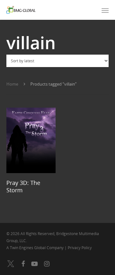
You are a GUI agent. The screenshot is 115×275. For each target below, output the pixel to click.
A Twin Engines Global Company (35, 247)
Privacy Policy (80, 247)
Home (12, 84)
